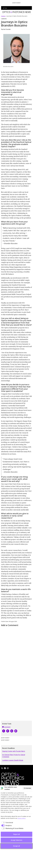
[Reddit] (15, 730)
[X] (3, 730)
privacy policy (21, 818)
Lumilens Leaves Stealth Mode (12, 760)
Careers (3, 16)
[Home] (12, 779)
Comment (7, 727)
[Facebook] (7, 730)
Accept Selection (16, 840)
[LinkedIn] (11, 730)
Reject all (16, 834)
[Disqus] (16, 650)
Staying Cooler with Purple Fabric (13, 751)
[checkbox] (7, 822)
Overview (28, 788)
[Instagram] (8, 768)
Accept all (16, 846)
